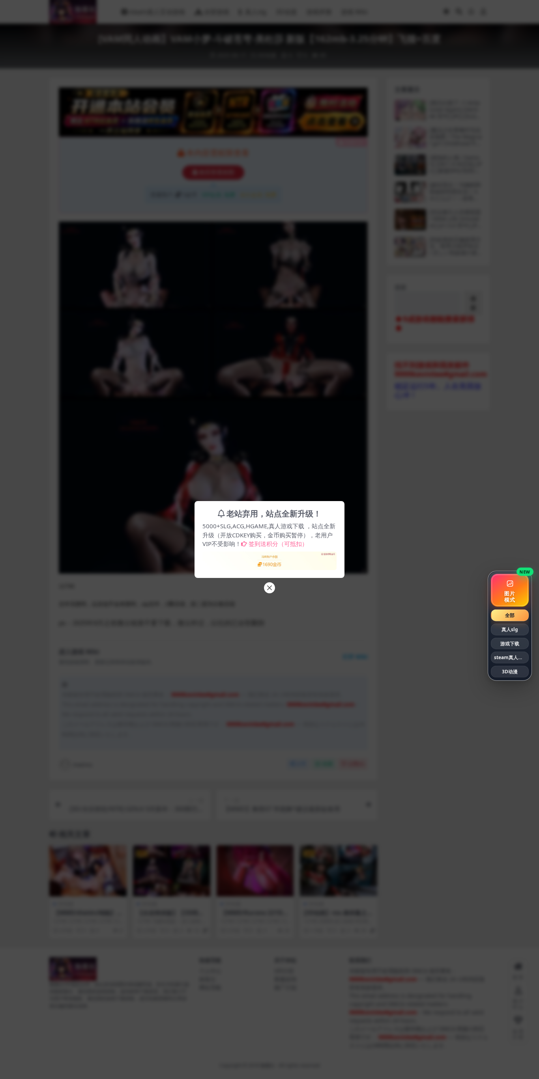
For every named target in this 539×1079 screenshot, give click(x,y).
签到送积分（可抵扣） (278, 544)
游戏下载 (509, 643)
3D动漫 (510, 671)
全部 (510, 615)
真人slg (510, 629)
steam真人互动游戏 (511, 657)
